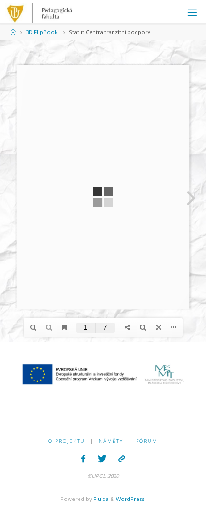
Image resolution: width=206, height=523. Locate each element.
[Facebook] (83, 459)
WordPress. (131, 498)
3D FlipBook (41, 31)
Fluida (100, 498)
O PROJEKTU (66, 441)
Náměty (111, 441)
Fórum (147, 441)
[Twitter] (101, 459)
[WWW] (122, 459)
